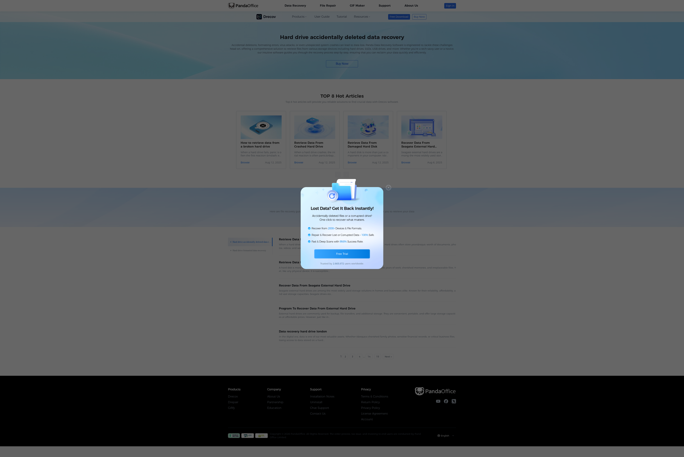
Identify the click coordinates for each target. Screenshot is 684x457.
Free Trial (342, 253)
